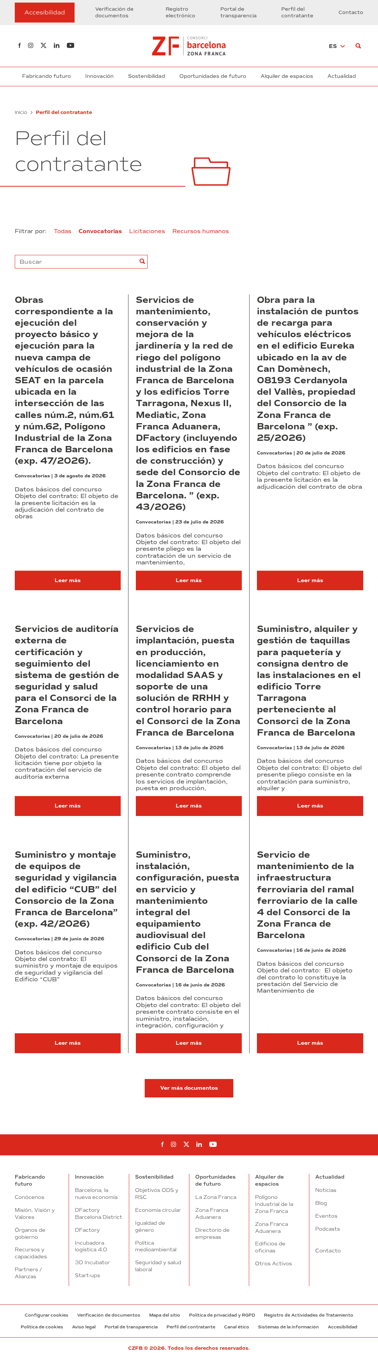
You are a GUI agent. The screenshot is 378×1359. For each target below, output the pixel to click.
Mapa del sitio (164, 1315)
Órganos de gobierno (30, 1233)
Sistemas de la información (288, 1326)
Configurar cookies (46, 1315)
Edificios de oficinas (270, 1247)
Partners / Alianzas (28, 1272)
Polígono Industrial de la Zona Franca (274, 1204)
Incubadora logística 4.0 (91, 1246)
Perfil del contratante (297, 12)
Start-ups (87, 1275)
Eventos (326, 1216)
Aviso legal (84, 1326)
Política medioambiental (155, 1246)
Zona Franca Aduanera (211, 1213)
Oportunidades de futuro (212, 76)
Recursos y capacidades (31, 1252)
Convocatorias (32, 476)
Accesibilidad (342, 1326)
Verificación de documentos (114, 12)
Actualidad (341, 76)
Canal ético (236, 1326)
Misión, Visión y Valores (35, 1213)
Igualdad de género (150, 1226)
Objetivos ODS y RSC (156, 1193)
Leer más (67, 580)
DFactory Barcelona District (98, 1213)
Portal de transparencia (238, 12)
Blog (321, 1203)
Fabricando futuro (46, 76)
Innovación (99, 76)
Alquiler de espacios (287, 76)
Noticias (325, 1190)
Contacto (351, 12)
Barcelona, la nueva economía (96, 1193)
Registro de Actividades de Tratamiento (308, 1315)
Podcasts (327, 1229)
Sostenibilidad (146, 76)
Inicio (21, 112)
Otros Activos (273, 1263)
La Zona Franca (215, 1197)
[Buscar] (358, 46)
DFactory (87, 1230)
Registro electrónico (180, 12)
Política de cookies (42, 1326)
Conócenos (29, 1197)
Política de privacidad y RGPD (222, 1315)
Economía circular (158, 1210)
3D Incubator (92, 1262)
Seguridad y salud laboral (158, 1265)
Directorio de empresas (212, 1233)
